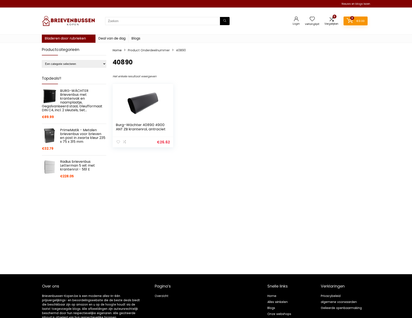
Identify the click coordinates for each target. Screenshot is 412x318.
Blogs (135, 38)
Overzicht (161, 296)
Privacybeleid (331, 296)
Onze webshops (279, 314)
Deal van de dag (112, 38)
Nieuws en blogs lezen (356, 4)
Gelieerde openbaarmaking (341, 308)
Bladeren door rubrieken (65, 38)
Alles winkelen (277, 302)
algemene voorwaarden (339, 302)
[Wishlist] (312, 19)
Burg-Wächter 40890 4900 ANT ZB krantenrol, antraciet (140, 127)
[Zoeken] (225, 21)
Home (117, 50)
